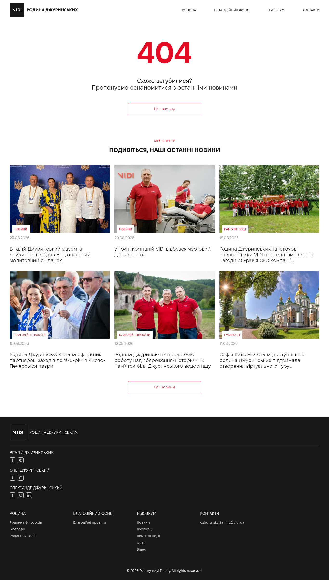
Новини (143, 522)
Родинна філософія (26, 522)
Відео (141, 549)
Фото (141, 543)
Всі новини (164, 387)
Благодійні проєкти (89, 522)
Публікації (145, 529)
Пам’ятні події (148, 536)
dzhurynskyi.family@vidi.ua (222, 522)
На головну (164, 109)
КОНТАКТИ (311, 10)
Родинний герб (23, 536)
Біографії (17, 529)
